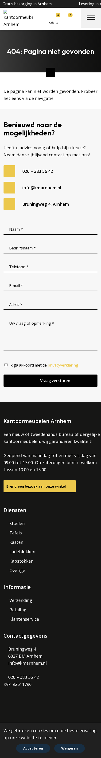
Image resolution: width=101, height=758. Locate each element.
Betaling (17, 609)
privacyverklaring (63, 365)
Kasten (16, 542)
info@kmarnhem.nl (41, 187)
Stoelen (17, 523)
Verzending (20, 600)
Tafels (15, 533)
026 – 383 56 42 (37, 171)
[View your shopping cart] (64, 17)
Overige (17, 570)
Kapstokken (21, 561)
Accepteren (33, 748)
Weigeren (69, 748)
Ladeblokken (22, 551)
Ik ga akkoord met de (43, 365)
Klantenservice (24, 619)
